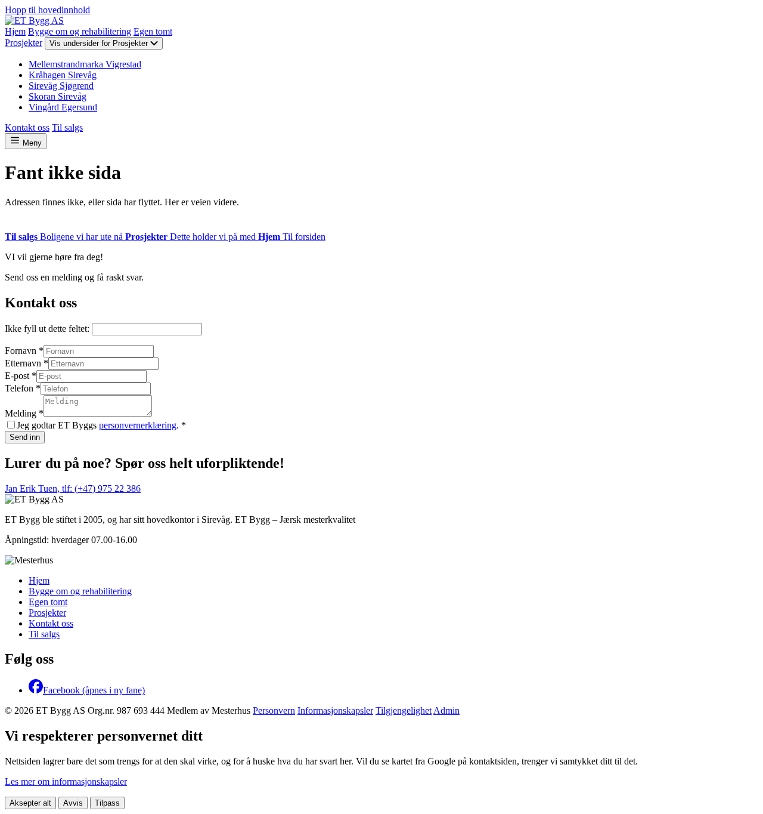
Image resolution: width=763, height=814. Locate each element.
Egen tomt (153, 31)
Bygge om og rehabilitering (79, 31)
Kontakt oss (27, 127)
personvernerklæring (137, 425)
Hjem (15, 31)
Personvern (274, 710)
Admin (446, 710)
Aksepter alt (30, 802)
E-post (20, 376)
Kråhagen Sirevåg (63, 75)
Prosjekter (23, 43)
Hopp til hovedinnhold (47, 10)
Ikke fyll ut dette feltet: (48, 328)
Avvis (73, 802)
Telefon (23, 388)
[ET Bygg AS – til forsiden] (34, 21)
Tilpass (107, 802)
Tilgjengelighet (404, 710)
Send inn (25, 437)
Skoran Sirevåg (57, 96)
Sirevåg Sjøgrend (61, 86)
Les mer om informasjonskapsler (66, 781)
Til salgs (67, 127)
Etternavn (26, 363)
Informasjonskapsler (335, 710)
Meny (31, 142)
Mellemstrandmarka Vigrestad (85, 64)
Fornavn (24, 351)
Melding (24, 413)
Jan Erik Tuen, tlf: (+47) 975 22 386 (73, 488)
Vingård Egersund (63, 107)
